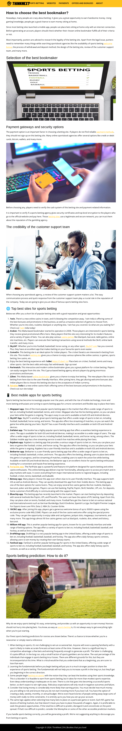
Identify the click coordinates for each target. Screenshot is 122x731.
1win (22, 328)
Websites (51, 3)
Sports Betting (36, 3)
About (99, 3)
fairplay (14, 385)
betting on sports (36, 675)
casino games (67, 337)
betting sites (54, 216)
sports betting (64, 627)
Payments (64, 3)
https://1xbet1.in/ (60, 361)
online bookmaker (41, 376)
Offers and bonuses (82, 3)
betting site (35, 355)
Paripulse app (17, 466)
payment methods (105, 131)
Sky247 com (91, 346)
